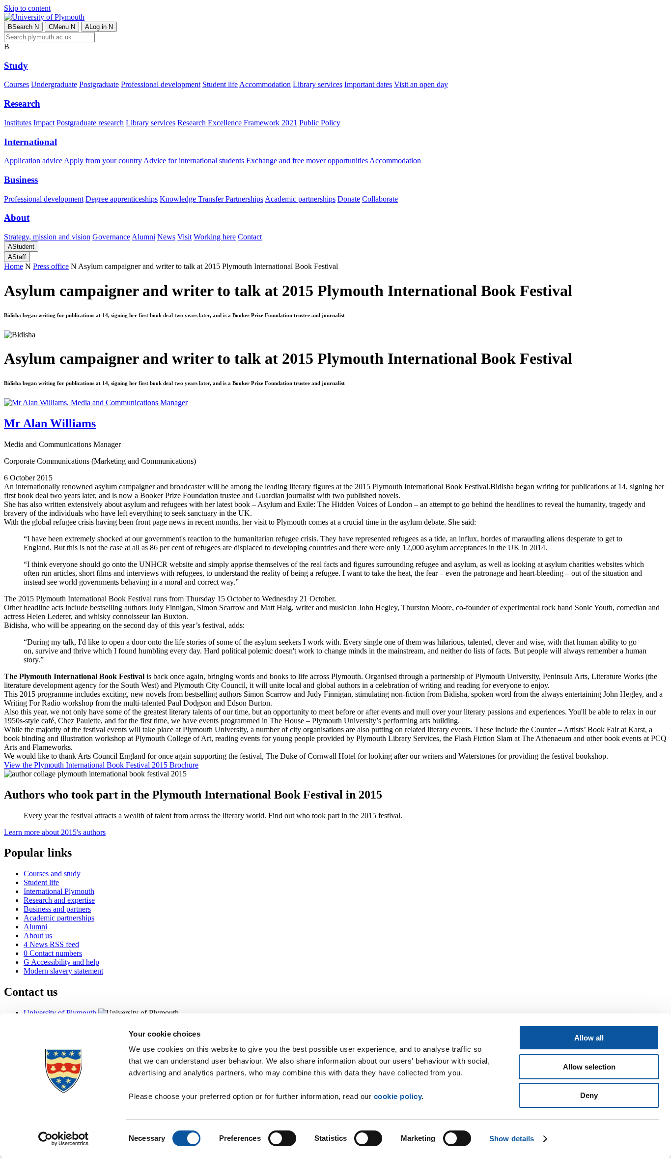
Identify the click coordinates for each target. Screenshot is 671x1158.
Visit (184, 237)
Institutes (17, 123)
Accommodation (265, 84)
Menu (62, 26)
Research (22, 103)
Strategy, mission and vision (47, 237)
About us (38, 935)
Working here (215, 237)
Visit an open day (421, 84)
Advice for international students (193, 160)
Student (21, 246)
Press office (51, 266)
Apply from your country (103, 160)
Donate (348, 199)
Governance (111, 237)
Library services (317, 84)
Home (13, 266)
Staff (17, 257)
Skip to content (27, 8)
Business (21, 180)
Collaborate (380, 199)
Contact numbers (53, 953)
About (16, 217)
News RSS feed (51, 944)
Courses (16, 84)
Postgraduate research (90, 123)
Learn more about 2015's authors (55, 832)
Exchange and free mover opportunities (307, 160)
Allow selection (589, 1067)
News (166, 237)
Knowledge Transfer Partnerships (211, 199)
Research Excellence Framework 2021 (237, 123)
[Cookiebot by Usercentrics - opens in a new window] (64, 1138)
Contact (250, 237)
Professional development (160, 84)
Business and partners (57, 909)
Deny (589, 1095)
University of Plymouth (60, 1013)
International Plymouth (59, 891)
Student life (220, 84)
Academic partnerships (300, 199)
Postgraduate (99, 84)
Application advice (33, 160)
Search (23, 26)
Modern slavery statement (63, 971)
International (30, 142)
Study (16, 65)
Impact (44, 123)
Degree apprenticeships (121, 199)
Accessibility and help (61, 962)
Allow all (589, 1038)
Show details (511, 1138)
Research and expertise (59, 900)
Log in (99, 26)
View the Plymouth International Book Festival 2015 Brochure (101, 765)
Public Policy (319, 123)
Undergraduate (54, 84)
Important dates (368, 84)
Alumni (143, 237)
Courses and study (52, 873)
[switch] (282, 1138)
